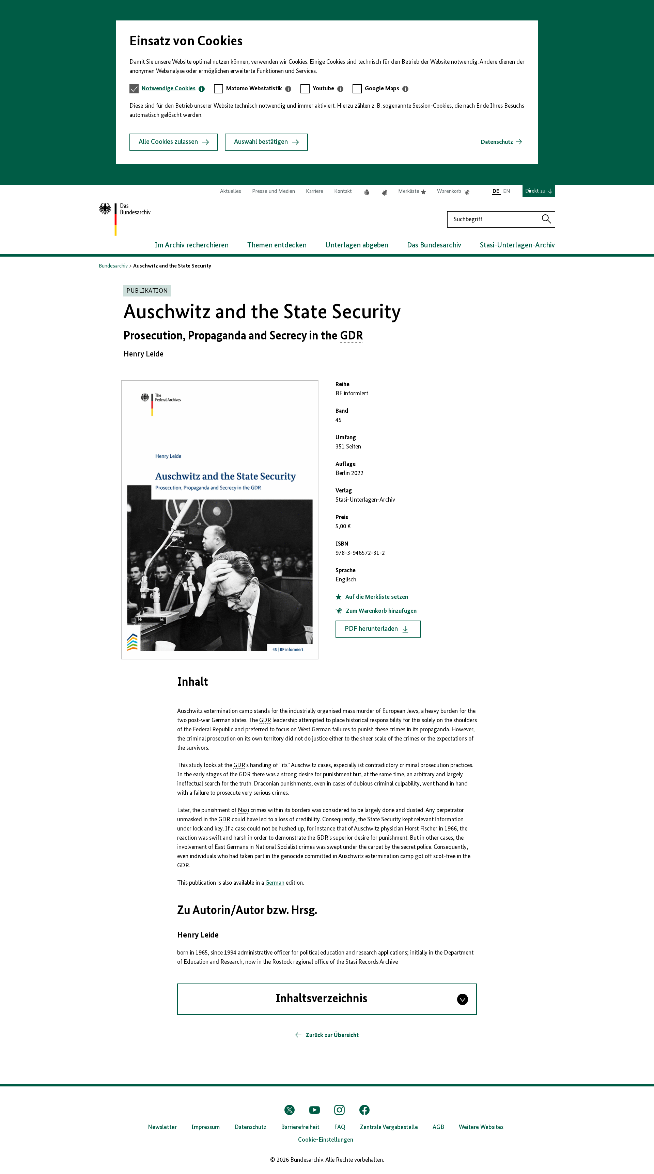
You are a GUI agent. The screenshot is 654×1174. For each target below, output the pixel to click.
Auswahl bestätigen (261, 142)
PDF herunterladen (371, 629)
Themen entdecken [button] (277, 245)
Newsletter (162, 1127)
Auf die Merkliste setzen (376, 597)
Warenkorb (453, 191)
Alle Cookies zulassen (168, 142)
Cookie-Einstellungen (325, 1140)
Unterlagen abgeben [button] (356, 245)
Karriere (314, 191)
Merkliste (412, 191)
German (274, 883)
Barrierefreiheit (300, 1127)
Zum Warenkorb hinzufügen (380, 611)
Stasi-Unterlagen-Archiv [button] (517, 245)
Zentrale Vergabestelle (389, 1127)
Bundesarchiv (113, 266)
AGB (438, 1127)
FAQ (339, 1127)
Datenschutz (497, 142)
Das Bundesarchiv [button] (434, 245)
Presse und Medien (273, 191)
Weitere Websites (481, 1127)
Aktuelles (230, 191)
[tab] (173, 88)
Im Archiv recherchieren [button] (192, 245)
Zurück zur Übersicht (331, 1035)
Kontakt (343, 191)
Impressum (205, 1127)
